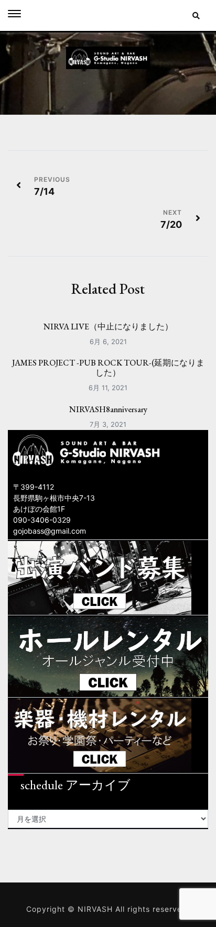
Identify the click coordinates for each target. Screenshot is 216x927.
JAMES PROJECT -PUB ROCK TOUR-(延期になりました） (108, 367)
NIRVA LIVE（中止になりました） (108, 326)
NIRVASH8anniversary (108, 409)
